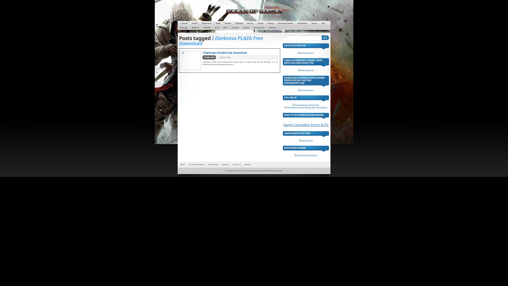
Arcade (228, 23)
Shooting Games (285, 23)
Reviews (272, 27)
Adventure (207, 23)
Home (184, 23)
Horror (250, 23)
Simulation (302, 23)
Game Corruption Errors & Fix (305, 124)
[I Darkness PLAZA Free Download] (191, 60)
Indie (218, 23)
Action (195, 23)
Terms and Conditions (196, 165)
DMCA (182, 165)
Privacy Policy (213, 165)
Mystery (195, 27)
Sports (314, 23)
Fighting (239, 23)
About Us (225, 165)
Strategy (183, 27)
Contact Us (237, 165)
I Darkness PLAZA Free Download (224, 53)
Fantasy (206, 27)
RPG (225, 27)
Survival (235, 27)
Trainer (246, 27)
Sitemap (248, 165)
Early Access (259, 27)
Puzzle (260, 23)
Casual (222, 57)
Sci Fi (217, 27)
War (323, 23)
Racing (271, 23)
